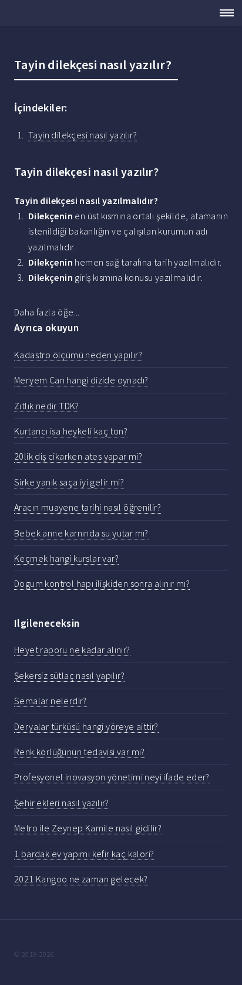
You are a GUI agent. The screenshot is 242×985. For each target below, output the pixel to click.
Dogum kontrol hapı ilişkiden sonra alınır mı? (102, 583)
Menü (223, 13)
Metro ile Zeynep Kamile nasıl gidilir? (88, 828)
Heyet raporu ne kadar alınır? (72, 649)
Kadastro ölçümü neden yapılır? (78, 355)
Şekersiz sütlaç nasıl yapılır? (69, 675)
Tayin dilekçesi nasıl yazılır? (82, 135)
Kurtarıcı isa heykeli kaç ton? (70, 431)
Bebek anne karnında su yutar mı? (81, 533)
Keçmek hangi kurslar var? (66, 558)
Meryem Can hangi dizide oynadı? (81, 380)
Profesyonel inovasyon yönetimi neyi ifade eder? (112, 777)
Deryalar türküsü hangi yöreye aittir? (86, 726)
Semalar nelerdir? (50, 701)
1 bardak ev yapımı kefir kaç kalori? (84, 854)
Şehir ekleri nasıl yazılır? (61, 803)
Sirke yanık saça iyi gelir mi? (69, 482)
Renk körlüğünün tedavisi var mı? (79, 752)
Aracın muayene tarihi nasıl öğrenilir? (87, 507)
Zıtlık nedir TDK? (46, 406)
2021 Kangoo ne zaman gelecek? (81, 879)
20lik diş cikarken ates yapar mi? (78, 456)
